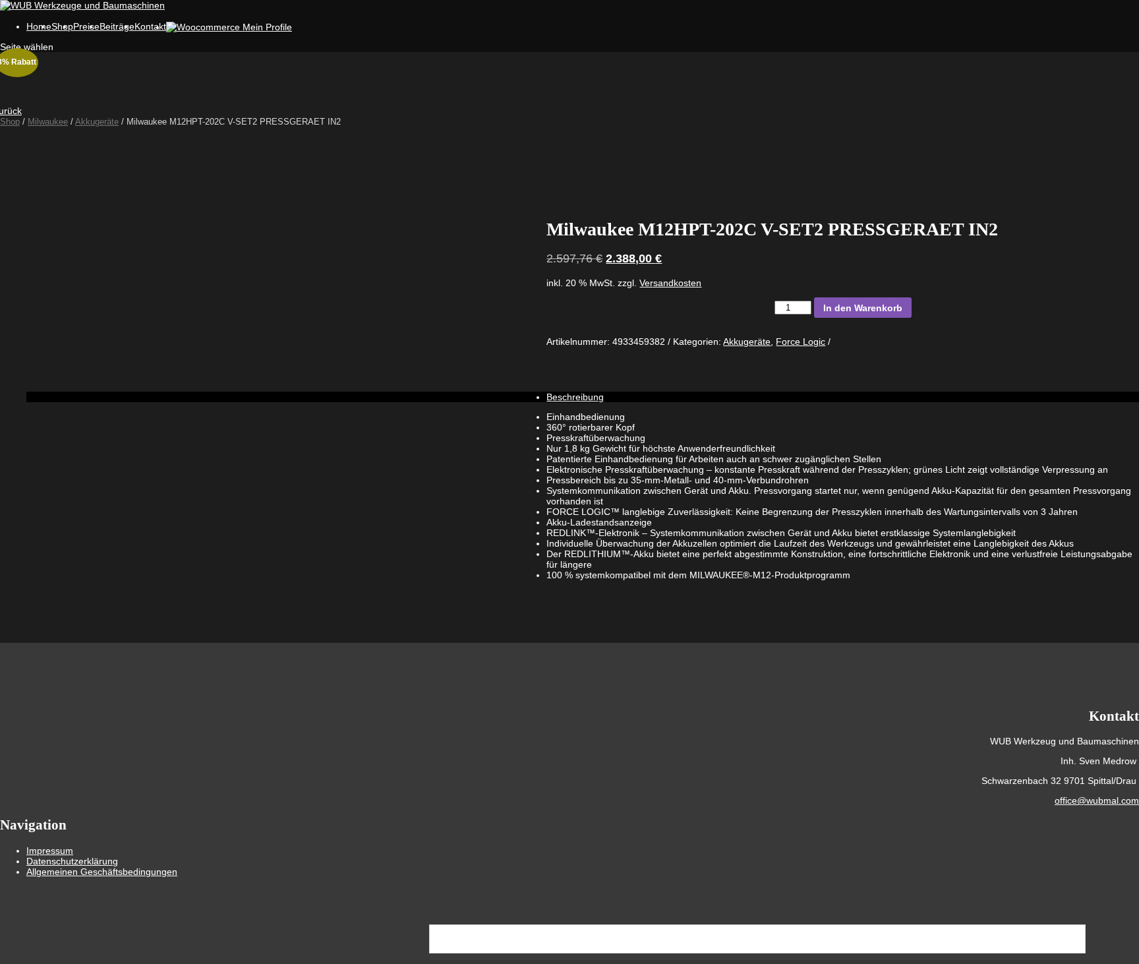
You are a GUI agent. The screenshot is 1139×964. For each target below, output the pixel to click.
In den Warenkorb (862, 308)
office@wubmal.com (1097, 800)
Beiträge (117, 26)
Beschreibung (575, 397)
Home (38, 26)
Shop (10, 122)
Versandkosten (670, 283)
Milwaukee (48, 122)
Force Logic (800, 341)
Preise (86, 26)
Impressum (49, 850)
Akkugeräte (97, 122)
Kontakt (150, 26)
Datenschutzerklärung (72, 861)
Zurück (11, 110)
